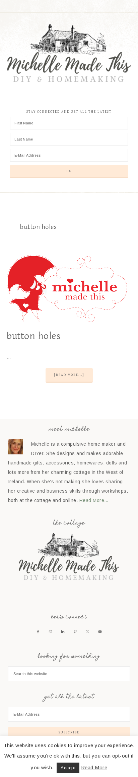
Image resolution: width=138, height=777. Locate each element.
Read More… (94, 500)
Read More (94, 767)
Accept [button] (68, 767)
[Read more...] (69, 375)
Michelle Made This (69, 53)
